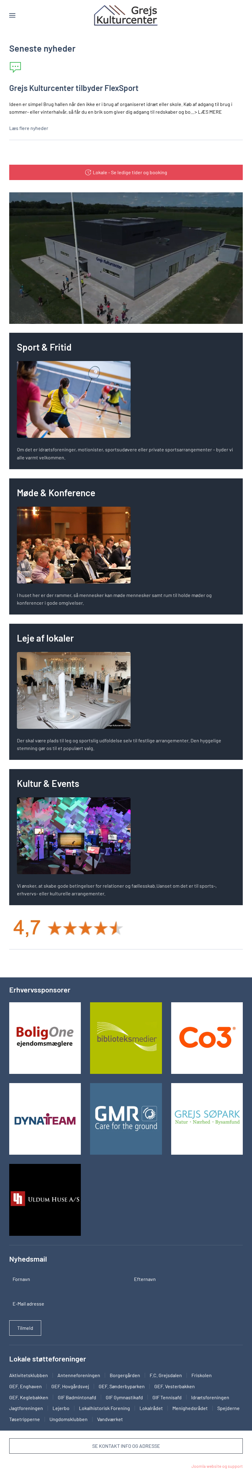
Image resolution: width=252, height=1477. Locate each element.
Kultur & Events (48, 783)
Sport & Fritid (44, 346)
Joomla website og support (217, 1466)
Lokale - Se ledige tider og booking (130, 172)
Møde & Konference (56, 492)
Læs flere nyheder (28, 128)
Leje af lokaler (45, 637)
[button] (12, 15)
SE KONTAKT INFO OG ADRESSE (126, 1446)
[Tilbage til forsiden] (126, 15)
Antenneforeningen (78, 1375)
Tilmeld (25, 1328)
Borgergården (125, 1375)
